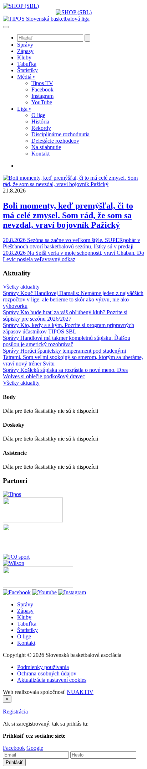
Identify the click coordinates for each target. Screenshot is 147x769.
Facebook (14, 748)
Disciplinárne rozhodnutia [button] (60, 134)
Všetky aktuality (21, 287)
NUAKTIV (80, 692)
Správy (25, 604)
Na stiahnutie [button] (46, 147)
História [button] (40, 121)
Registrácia (15, 712)
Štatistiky (27, 630)
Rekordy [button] (41, 128)
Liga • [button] (24, 109)
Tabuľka (26, 624)
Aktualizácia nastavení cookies (51, 680)
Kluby (24, 617)
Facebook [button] (42, 89)
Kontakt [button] (40, 154)
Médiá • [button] (26, 77)
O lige (24, 636)
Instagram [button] (42, 96)
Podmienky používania (43, 667)
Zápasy (25, 611)
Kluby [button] (24, 57)
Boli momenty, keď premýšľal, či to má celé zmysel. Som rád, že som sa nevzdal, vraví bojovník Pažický (68, 215)
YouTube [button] (41, 102)
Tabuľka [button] (26, 64)
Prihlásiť (14, 762)
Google (34, 748)
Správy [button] (25, 45)
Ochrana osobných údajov (46, 673)
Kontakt (26, 643)
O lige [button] (38, 115)
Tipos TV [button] (42, 83)
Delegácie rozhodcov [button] (55, 141)
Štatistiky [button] (27, 70)
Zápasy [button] (25, 51)
